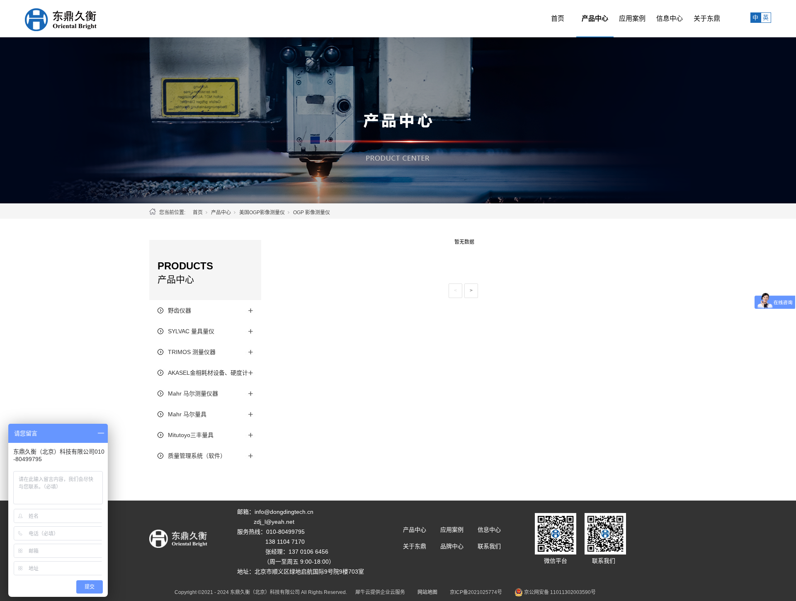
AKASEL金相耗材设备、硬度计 (208, 372)
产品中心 (595, 18)
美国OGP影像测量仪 (262, 212)
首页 (557, 18)
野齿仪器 (179, 310)
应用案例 (632, 18)
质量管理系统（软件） (197, 455)
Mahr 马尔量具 (187, 414)
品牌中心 (452, 546)
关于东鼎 (707, 18)
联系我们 (489, 546)
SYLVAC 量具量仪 (191, 331)
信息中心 (669, 18)
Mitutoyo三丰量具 (191, 435)
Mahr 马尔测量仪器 (193, 393)
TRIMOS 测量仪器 (192, 352)
